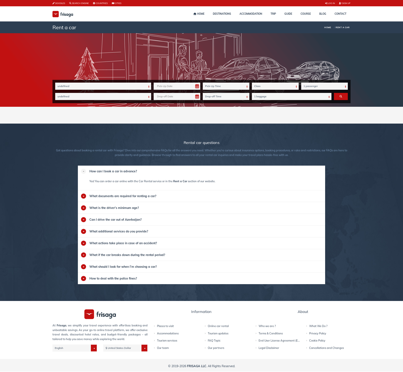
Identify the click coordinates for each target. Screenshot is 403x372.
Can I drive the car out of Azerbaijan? (115, 220)
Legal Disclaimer (269, 348)
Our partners (216, 348)
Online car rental (218, 326)
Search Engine (80, 3)
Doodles (60, 3)
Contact (340, 13)
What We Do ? (318, 326)
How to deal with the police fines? (113, 278)
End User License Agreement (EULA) (281, 340)
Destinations (222, 13)
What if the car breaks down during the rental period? (127, 255)
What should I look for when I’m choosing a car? (123, 267)
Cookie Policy (317, 340)
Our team (163, 348)
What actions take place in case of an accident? (123, 243)
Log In (331, 3)
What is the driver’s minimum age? (114, 208)
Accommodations (168, 333)
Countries (101, 3)
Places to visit (165, 326)
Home (200, 13)
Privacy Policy (317, 333)
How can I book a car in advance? (113, 171)
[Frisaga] (100, 313)
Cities (117, 3)
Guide (288, 13)
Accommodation (250, 13)
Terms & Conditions (271, 333)
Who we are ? (267, 326)
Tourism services (167, 340)
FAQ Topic (214, 340)
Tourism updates (218, 333)
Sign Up (346, 3)
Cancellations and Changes (326, 348)
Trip (273, 13)
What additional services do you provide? (118, 231)
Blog (322, 13)
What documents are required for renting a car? (122, 196)
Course (306, 13)
